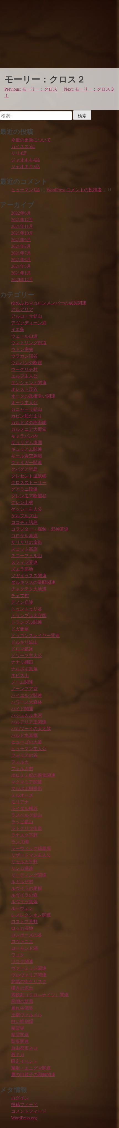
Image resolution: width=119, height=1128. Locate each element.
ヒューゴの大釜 (26, 742)
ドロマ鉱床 (22, 648)
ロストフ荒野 (24, 921)
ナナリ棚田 (22, 662)
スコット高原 (24, 549)
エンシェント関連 (28, 382)
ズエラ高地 (22, 569)
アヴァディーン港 (28, 322)
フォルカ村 (22, 768)
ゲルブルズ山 (24, 515)
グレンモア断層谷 (28, 495)
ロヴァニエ (22, 941)
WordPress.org (24, 1118)
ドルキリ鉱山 (24, 642)
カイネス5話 (23, 146)
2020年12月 (22, 279)
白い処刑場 (22, 1021)
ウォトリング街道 (28, 342)
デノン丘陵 (22, 602)
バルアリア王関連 (28, 722)
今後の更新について (31, 140)
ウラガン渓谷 (24, 356)
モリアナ (20, 801)
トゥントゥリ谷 (26, 609)
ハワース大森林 (26, 702)
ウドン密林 (22, 349)
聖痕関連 (20, 1041)
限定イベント (24, 1061)
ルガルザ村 (22, 881)
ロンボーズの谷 (26, 935)
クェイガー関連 (26, 462)
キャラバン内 (24, 436)
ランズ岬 (20, 841)
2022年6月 (21, 213)
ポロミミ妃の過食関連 (33, 775)
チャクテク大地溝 (28, 589)
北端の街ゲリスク (28, 981)
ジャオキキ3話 (25, 166)
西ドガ (17, 1054)
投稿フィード (24, 1104)
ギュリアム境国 (26, 442)
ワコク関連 (22, 961)
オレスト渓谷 (24, 389)
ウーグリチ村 (24, 369)
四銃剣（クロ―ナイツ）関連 (40, 994)
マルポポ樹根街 (26, 788)
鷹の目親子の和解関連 (33, 1074)
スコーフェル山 (26, 555)
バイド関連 (22, 708)
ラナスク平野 (24, 835)
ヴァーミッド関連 (28, 968)
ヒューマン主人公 (28, 748)
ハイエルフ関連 (26, 695)
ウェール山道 (24, 336)
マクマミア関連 (26, 782)
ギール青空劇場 (26, 456)
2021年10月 (22, 233)
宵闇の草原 (22, 1001)
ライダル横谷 (24, 808)
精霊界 (17, 1028)
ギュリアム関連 (26, 449)
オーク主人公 (24, 402)
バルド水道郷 (24, 735)
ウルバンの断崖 (26, 362)
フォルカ (20, 762)
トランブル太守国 (28, 615)
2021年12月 (22, 219)
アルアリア (22, 309)
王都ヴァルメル (26, 1014)
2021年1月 (21, 273)
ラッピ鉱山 (22, 821)
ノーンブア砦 (24, 688)
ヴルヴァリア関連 (28, 974)
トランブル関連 (26, 622)
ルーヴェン (22, 908)
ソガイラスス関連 (28, 575)
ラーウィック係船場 (31, 848)
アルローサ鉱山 (26, 316)
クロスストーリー (28, 482)
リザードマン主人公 (31, 855)
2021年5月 (21, 266)
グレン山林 (22, 502)
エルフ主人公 (24, 376)
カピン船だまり (26, 416)
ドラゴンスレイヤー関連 (35, 635)
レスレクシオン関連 (31, 915)
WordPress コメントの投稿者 (74, 189)
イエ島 (17, 329)
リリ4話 (19, 153)
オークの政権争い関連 (33, 396)
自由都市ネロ (24, 1048)
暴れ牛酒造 (22, 1008)
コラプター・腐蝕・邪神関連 (40, 529)
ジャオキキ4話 (25, 159)
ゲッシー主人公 (26, 509)
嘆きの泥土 (22, 988)
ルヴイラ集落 (24, 901)
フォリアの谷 (24, 755)
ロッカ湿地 (22, 928)
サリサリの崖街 (26, 542)
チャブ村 (20, 595)
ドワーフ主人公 (26, 655)
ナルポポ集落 (24, 668)
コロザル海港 (24, 535)
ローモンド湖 (24, 948)
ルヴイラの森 (24, 895)
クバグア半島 (24, 469)
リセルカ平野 (24, 861)
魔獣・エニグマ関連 (31, 1068)
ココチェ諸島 (24, 522)
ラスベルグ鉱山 (26, 815)
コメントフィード (28, 1111)
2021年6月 (21, 259)
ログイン (20, 1098)
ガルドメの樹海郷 (28, 422)
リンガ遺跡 (22, 868)
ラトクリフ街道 (26, 828)
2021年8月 (21, 246)
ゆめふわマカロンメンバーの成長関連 (48, 303)
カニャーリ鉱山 (26, 409)
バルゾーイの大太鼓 (31, 728)
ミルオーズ (22, 795)
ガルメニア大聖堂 (28, 429)
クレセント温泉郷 (28, 475)
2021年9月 (21, 239)
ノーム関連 (22, 682)
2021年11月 (22, 226)
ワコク (17, 955)
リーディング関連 (28, 875)
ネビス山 (20, 675)
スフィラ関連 (24, 562)
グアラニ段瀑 (24, 489)
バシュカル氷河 (26, 715)
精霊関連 (20, 1034)
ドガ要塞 (20, 629)
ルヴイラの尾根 (26, 888)
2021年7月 (21, 253)
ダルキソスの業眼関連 (33, 582)
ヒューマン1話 (25, 189)
